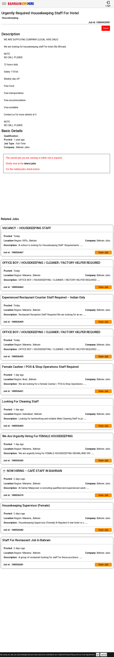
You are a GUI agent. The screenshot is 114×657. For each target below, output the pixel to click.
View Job (103, 252)
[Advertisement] (58, 194)
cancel (103, 655)
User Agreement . (88, 655)
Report (106, 28)
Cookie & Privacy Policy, (67, 655)
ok (98, 655)
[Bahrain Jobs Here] (21, 4)
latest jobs (30, 163)
